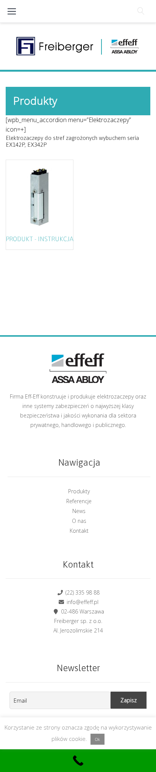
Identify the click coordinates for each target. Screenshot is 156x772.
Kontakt (79, 530)
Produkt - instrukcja (39, 238)
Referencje (79, 501)
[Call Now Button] (78, 760)
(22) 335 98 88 (82, 592)
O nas (79, 520)
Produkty (79, 491)
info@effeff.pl (81, 602)
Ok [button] (97, 739)
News (79, 511)
